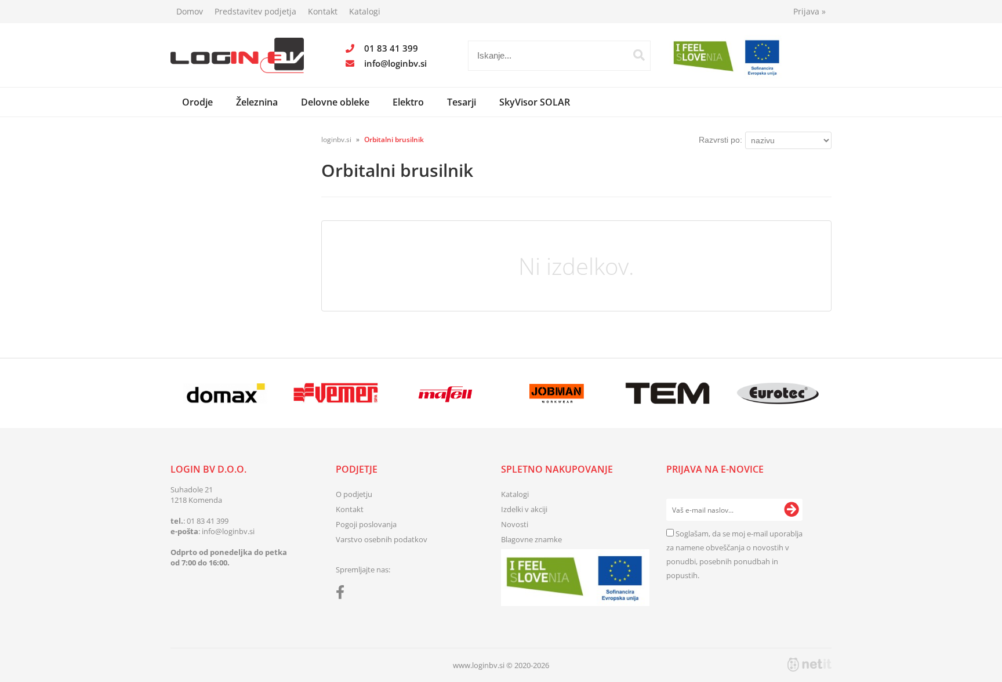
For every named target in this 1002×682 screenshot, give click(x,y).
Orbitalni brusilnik (394, 139)
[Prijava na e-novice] (791, 510)
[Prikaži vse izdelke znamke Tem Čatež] (667, 393)
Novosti (514, 524)
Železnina (257, 102)
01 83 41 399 (391, 48)
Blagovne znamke (531, 539)
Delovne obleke (335, 102)
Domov (189, 11)
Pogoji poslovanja (366, 524)
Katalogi (364, 11)
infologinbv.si (395, 63)
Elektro (408, 102)
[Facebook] (343, 594)
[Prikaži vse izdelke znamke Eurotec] (778, 393)
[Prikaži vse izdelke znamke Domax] (225, 393)
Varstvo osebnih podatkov (381, 539)
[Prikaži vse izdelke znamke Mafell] (446, 393)
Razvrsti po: (720, 139)
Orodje (197, 102)
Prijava (809, 11)
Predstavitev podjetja (255, 11)
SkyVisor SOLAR (534, 102)
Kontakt (322, 11)
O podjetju (354, 494)
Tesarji (461, 102)
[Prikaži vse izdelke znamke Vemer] (335, 393)
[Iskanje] (639, 55)
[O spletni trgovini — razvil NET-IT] (809, 665)
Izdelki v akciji (524, 509)
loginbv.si (336, 139)
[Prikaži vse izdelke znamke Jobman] (557, 393)
